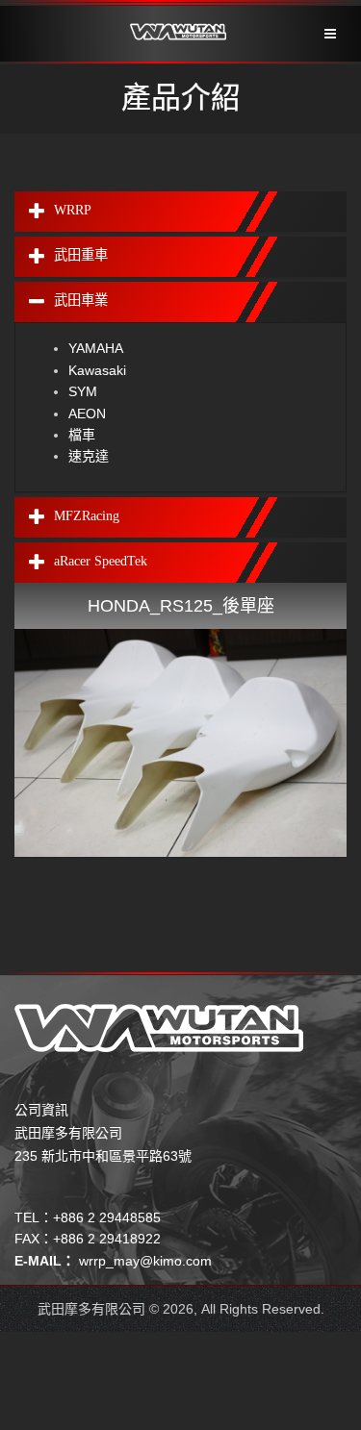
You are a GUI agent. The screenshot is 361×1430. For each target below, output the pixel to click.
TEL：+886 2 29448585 (87, 1217)
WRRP (72, 209)
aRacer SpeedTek (100, 560)
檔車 (81, 434)
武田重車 (81, 255)
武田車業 (81, 301)
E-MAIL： (44, 1260)
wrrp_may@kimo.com (145, 1260)
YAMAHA (95, 348)
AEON (87, 413)
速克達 (88, 456)
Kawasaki (97, 370)
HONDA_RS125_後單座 (181, 605)
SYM (82, 391)
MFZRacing (86, 515)
